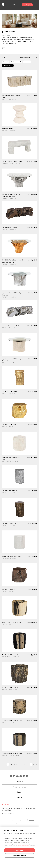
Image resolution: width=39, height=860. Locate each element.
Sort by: (22, 57)
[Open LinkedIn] (21, 776)
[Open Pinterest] (17, 776)
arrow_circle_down (3, 47)
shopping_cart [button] (18, 5)
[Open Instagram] (24, 776)
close (8, 62)
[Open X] (27, 776)
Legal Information (23, 845)
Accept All (19, 850)
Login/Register (27, 4)
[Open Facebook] (11, 776)
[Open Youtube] (14, 776)
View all (35, 764)
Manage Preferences (19, 855)
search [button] (14, 5)
